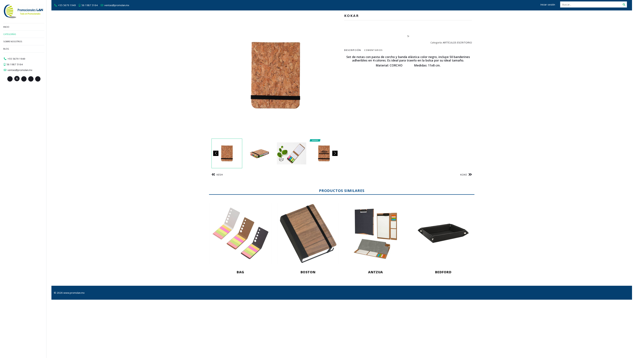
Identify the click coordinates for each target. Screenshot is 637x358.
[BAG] (240, 233)
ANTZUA (375, 272)
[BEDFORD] (443, 233)
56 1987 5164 (89, 5)
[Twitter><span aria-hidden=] (17, 78)
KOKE (463, 174)
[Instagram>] (31, 79)
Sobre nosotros (12, 41)
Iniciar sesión (547, 4)
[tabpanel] (408, 67)
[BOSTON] (308, 233)
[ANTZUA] (375, 233)
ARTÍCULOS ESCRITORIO (457, 42)
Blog (6, 48)
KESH (219, 174)
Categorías (9, 34)
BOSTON (308, 272)
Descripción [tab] (352, 50)
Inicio (6, 26)
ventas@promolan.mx (116, 5)
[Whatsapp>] (37, 79)
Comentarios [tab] (373, 50)
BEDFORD (443, 272)
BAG (240, 272)
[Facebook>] (10, 79)
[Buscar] (623, 4)
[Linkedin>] (24, 79)
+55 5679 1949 (67, 5)
